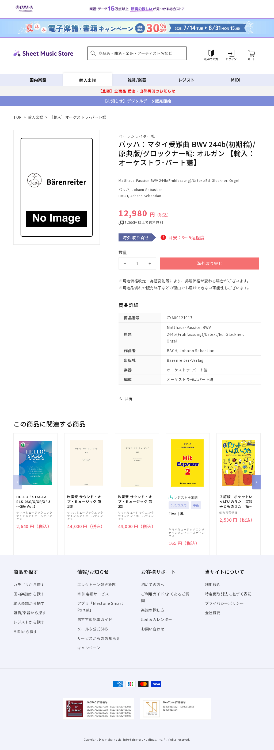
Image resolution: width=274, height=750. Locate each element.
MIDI (236, 80)
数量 (123, 252)
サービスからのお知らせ (98, 638)
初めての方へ (153, 584)
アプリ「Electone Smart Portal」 (100, 607)
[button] (137, 53)
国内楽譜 (38, 80)
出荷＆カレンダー (156, 619)
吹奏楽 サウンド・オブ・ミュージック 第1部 (84, 501)
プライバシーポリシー (224, 603)
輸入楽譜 (87, 80)
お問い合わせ (153, 629)
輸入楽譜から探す (29, 603)
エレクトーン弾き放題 (96, 584)
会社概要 (212, 612)
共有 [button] (128, 398)
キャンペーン (89, 647)
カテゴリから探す (29, 584)
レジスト (186, 80)
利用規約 (212, 584)
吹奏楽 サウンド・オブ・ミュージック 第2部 (135, 501)
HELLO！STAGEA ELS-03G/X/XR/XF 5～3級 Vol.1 (33, 501)
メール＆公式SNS (92, 629)
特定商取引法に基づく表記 (228, 594)
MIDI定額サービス (93, 594)
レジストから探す (29, 622)
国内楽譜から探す (29, 594)
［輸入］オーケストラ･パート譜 (78, 117)
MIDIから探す (25, 631)
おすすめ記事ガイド (94, 619)
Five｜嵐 (176, 513)
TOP (17, 117)
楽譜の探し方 (153, 610)
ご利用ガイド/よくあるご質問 (165, 597)
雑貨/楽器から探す (29, 612)
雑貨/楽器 (137, 80)
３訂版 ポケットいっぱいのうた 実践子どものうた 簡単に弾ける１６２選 (236, 501)
